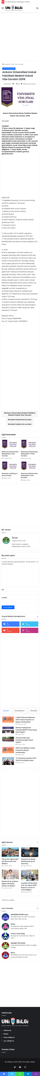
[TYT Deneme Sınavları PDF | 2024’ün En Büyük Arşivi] (8, 761)
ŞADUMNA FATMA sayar (19, 914)
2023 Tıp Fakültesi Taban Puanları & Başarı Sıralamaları (25, 750)
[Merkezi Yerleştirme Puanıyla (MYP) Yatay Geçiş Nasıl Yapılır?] (8, 730)
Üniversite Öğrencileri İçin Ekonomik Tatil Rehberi (10, 861)
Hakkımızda (7, 1030)
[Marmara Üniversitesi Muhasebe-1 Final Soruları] (29, 445)
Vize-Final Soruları (17, 64)
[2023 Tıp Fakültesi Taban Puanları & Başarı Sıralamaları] (8, 750)
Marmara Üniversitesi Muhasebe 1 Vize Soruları (29, 475)
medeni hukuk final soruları (20, 419)
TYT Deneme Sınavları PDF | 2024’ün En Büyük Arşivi (26, 759)
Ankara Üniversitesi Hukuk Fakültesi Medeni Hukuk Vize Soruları (20, 414)
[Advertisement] (20, 39)
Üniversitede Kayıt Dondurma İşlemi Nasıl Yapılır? (24, 740)
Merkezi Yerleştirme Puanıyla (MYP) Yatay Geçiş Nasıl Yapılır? (26, 730)
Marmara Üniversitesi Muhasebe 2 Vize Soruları (10, 454)
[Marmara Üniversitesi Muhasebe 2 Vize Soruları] (10, 445)
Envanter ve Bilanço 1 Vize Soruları (10, 474)
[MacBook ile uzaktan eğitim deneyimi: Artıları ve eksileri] (10, 874)
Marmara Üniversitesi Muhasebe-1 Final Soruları (29, 454)
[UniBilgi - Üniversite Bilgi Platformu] (13, 8)
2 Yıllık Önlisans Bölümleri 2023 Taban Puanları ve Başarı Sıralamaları (25, 719)
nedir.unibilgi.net (9, 1037)
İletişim (6, 1034)
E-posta (4, 597)
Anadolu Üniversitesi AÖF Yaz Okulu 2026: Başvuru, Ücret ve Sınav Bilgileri (29, 886)
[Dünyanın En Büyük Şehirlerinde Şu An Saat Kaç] (29, 852)
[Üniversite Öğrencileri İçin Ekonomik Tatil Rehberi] (10, 852)
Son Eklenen (19, 711)
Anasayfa (7, 64)
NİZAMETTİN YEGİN (18, 943)
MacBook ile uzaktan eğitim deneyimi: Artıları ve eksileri (10, 883)
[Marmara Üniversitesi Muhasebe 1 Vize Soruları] (29, 466)
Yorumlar (33, 711)
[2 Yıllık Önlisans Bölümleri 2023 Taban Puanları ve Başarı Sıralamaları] (8, 719)
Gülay (13, 924)
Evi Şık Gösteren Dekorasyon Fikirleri (17, 2)
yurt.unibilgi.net (9, 1041)
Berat (13, 953)
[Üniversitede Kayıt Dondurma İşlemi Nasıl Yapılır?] (8, 739)
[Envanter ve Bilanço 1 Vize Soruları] (10, 466)
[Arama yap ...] (37, 8)
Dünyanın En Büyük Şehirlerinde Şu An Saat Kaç (28, 861)
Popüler (6, 711)
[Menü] (3, 8)
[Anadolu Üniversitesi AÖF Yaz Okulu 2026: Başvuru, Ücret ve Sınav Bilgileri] (29, 875)
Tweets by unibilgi (8, 900)
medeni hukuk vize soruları (20, 424)
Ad (3, 589)
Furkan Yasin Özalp (18, 933)
